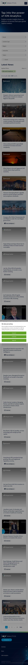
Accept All (14, 333)
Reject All (14, 340)
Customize (14, 336)
